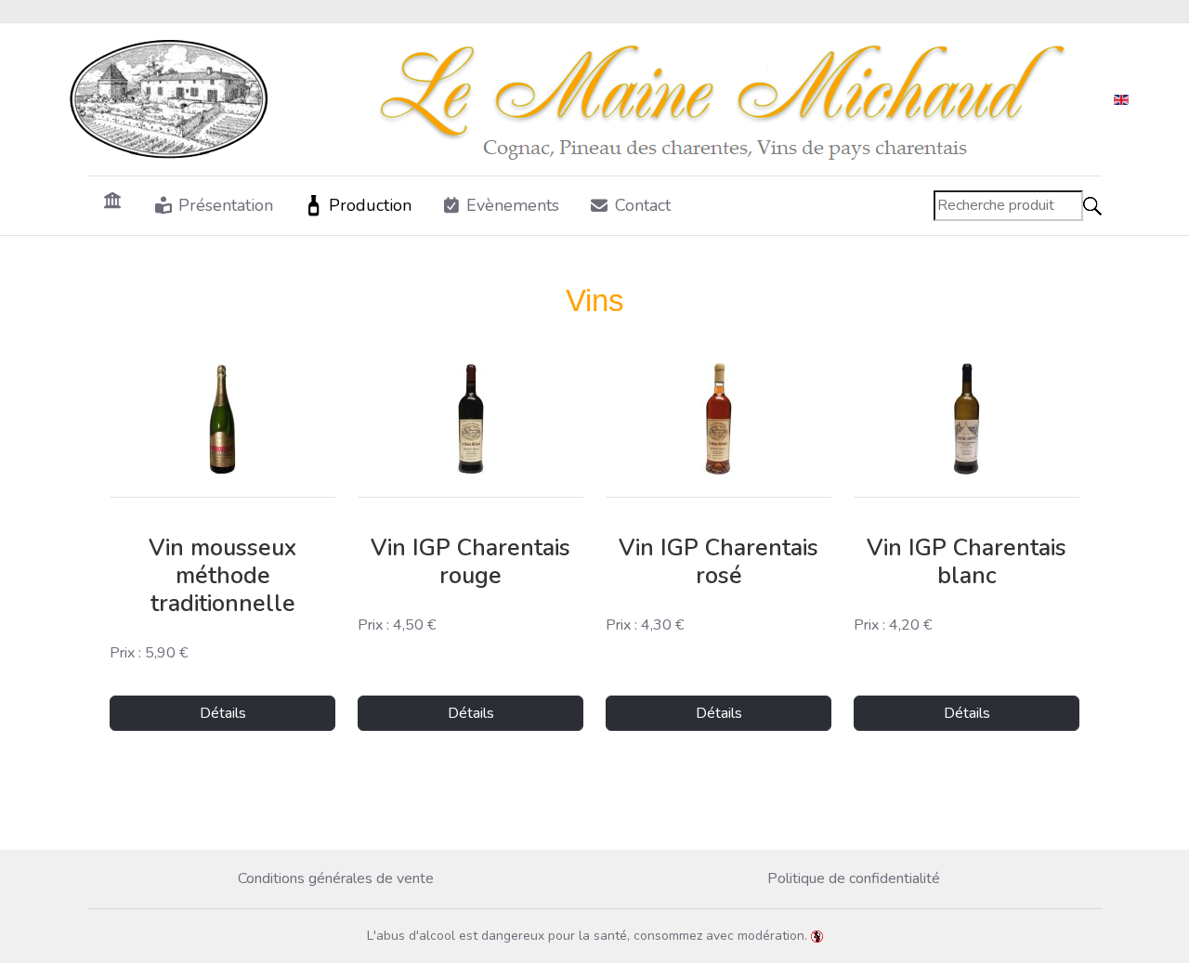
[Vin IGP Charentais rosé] (718, 419)
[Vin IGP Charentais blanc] (966, 419)
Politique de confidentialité (853, 878)
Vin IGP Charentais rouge (470, 562)
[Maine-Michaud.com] (579, 99)
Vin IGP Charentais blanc (966, 562)
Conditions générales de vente (336, 878)
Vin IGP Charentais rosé (718, 562)
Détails (223, 713)
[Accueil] (112, 199)
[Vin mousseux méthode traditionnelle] (222, 419)
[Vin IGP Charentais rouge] (470, 419)
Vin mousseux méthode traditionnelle (222, 575)
